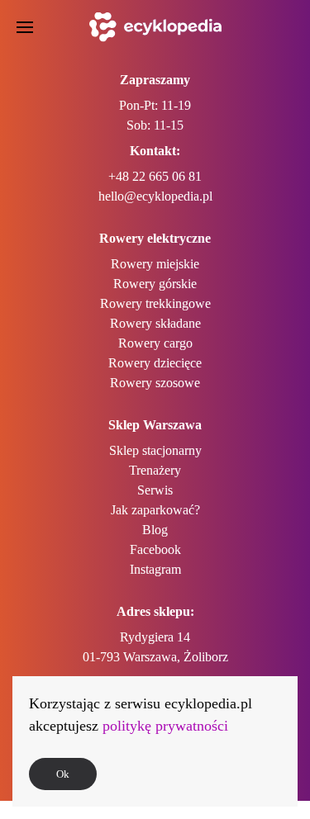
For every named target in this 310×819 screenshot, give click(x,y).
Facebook (155, 549)
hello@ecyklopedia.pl (155, 196)
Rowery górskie (155, 284)
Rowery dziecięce (155, 363)
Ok (62, 774)
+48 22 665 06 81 (155, 176)
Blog (155, 530)
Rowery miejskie (155, 264)
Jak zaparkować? (155, 510)
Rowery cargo (155, 343)
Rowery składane (155, 323)
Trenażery (155, 470)
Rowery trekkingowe (155, 303)
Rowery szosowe (155, 383)
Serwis (155, 490)
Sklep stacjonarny (155, 450)
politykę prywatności (165, 725)
